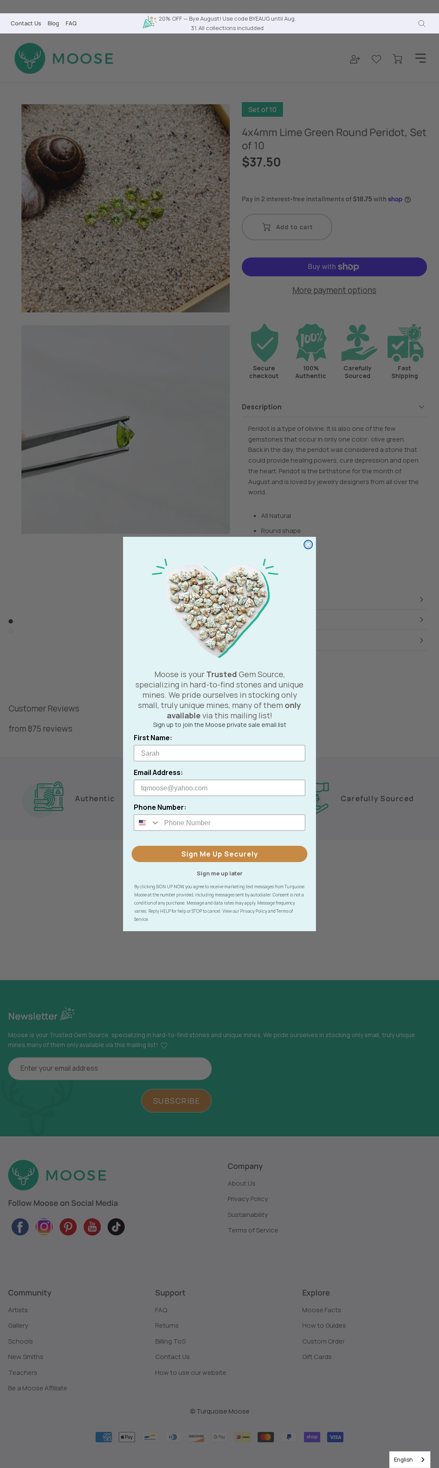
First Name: (153, 737)
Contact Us (26, 23)
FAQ (71, 23)
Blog (53, 23)
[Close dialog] (308, 544)
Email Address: (158, 772)
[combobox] (409, 1459)
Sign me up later (220, 873)
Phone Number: (160, 807)
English (403, 1459)
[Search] (421, 23)
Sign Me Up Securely (219, 854)
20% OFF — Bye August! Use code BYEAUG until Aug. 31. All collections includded (227, 23)
